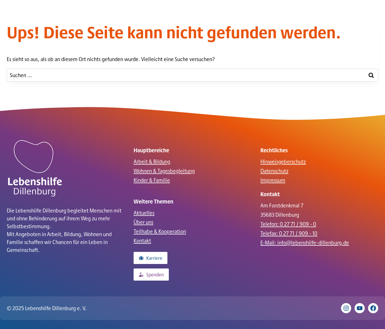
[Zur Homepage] (35, 168)
